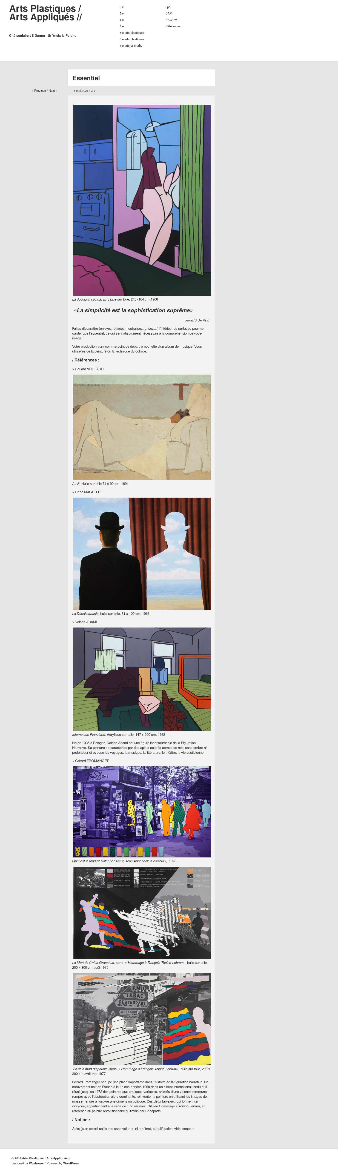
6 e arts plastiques (132, 32)
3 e (122, 26)
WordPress (71, 1163)
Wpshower (36, 1163)
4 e (122, 19)
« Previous (39, 90)
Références (173, 26)
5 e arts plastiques (132, 39)
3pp (168, 7)
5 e (122, 13)
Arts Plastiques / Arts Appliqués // (45, 19)
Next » (53, 90)
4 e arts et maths (131, 45)
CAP (169, 13)
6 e (122, 7)
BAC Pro (171, 19)
